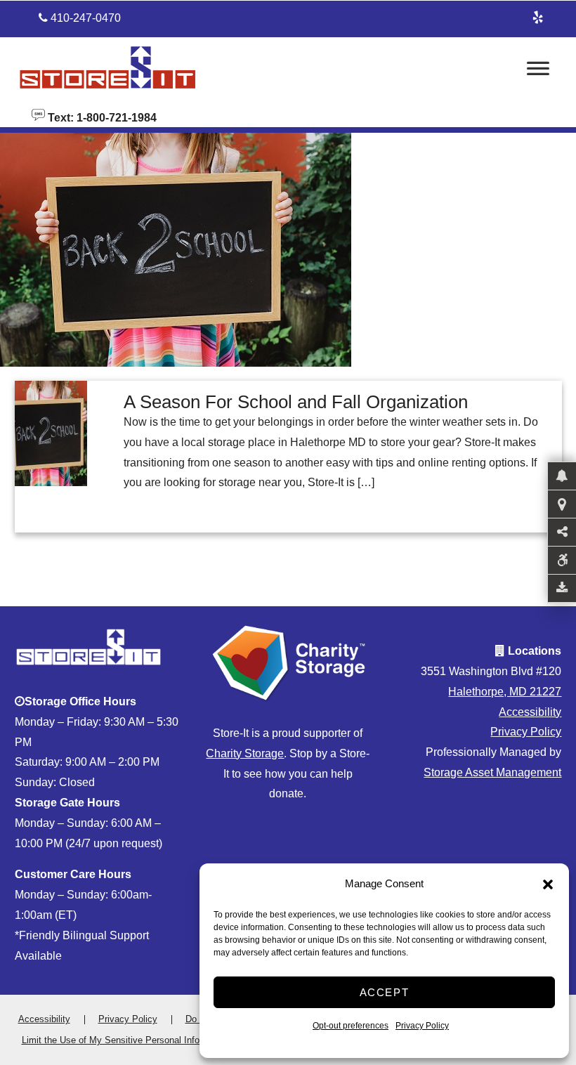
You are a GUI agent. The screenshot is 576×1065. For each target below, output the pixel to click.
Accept (385, 992)
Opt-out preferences (350, 1026)
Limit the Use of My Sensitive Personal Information (126, 1040)
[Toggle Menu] (538, 72)
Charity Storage (245, 753)
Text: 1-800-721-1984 (101, 117)
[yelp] (537, 15)
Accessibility (530, 712)
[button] (548, 884)
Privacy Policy (422, 1026)
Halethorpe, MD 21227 (504, 692)
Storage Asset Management (492, 772)
